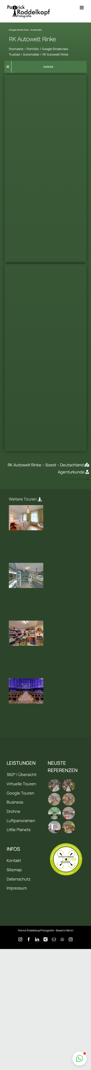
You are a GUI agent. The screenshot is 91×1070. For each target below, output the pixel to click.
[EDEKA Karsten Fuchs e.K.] (68, 827)
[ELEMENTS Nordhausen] (54, 799)
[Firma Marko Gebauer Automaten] (26, 633)
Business (15, 802)
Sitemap (14, 869)
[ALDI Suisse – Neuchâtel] (68, 785)
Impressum (17, 888)
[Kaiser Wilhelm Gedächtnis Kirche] (26, 690)
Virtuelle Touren (21, 783)
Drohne (13, 811)
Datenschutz (19, 879)
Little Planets (18, 829)
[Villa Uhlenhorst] (26, 517)
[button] (79, 1058)
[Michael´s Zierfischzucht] (26, 575)
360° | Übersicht (21, 774)
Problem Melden (75, 479)
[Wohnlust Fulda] (68, 799)
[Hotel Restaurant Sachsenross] (54, 827)
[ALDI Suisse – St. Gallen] (54, 785)
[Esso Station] (68, 813)
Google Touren (20, 793)
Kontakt (14, 860)
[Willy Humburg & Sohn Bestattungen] (54, 813)
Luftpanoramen (21, 820)
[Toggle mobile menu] (82, 7)
